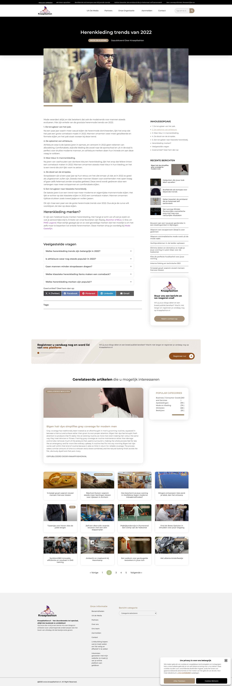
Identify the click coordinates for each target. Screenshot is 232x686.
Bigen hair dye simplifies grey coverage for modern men (160, 167)
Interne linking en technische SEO (165, 263)
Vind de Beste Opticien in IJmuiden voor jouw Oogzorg (171, 527)
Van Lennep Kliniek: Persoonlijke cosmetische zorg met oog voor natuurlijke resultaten (169, 2)
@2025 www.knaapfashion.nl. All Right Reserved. (57, 682)
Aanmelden (147, 10)
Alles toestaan (179, 681)
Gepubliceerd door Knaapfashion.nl (67, 456)
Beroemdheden (98, 611)
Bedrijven (160, 410)
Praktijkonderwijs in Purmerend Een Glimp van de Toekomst (134, 527)
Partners (108, 10)
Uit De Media (92, 10)
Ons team (96, 629)
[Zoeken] (191, 10)
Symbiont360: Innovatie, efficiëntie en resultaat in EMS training (60, 560)
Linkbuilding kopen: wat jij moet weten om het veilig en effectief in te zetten (100, 645)
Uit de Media (97, 615)
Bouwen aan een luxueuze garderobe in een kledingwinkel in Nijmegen (167, 224)
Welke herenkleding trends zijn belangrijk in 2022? (89, 251)
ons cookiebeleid (184, 673)
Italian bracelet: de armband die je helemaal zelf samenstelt (107, 2)
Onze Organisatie (126, 10)
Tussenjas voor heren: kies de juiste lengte (60, 527)
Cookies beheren (211, 681)
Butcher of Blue (114, 220)
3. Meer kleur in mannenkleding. (165, 133)
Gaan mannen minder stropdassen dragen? (89, 266)
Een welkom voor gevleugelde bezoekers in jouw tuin (134, 559)
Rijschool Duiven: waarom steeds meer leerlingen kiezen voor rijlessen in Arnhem (97, 495)
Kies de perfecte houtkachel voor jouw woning (167, 258)
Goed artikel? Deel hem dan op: (165, 150)
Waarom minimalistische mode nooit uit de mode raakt (169, 237)
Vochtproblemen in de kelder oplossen (167, 243)
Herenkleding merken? (161, 143)
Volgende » (136, 572)
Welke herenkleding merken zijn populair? (89, 282)
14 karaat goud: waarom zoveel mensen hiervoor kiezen (167, 269)
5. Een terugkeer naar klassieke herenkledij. (170, 140)
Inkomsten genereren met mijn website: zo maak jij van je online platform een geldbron (100, 659)
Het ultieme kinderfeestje (171, 558)
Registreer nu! (179, 356)
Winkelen (160, 408)
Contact (162, 10)
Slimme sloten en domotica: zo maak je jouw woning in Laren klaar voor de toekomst (167, 250)
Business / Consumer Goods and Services (168, 399)
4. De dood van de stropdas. (163, 136)
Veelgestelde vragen (160, 146)
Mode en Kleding (98, 40)
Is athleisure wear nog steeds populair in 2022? (89, 259)
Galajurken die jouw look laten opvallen (173, 181)
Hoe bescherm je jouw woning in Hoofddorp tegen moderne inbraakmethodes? (134, 495)
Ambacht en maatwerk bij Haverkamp (97, 559)
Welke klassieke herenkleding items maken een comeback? (89, 274)
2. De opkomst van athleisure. (164, 130)
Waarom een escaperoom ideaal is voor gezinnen (167, 231)
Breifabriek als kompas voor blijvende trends (61, 2)
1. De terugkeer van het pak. (163, 126)
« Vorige (94, 572)
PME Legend (50, 223)
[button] (226, 660)
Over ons (95, 624)
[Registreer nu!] (191, 356)
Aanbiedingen (162, 403)
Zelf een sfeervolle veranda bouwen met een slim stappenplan (97, 528)
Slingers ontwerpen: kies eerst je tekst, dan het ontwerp (171, 494)
